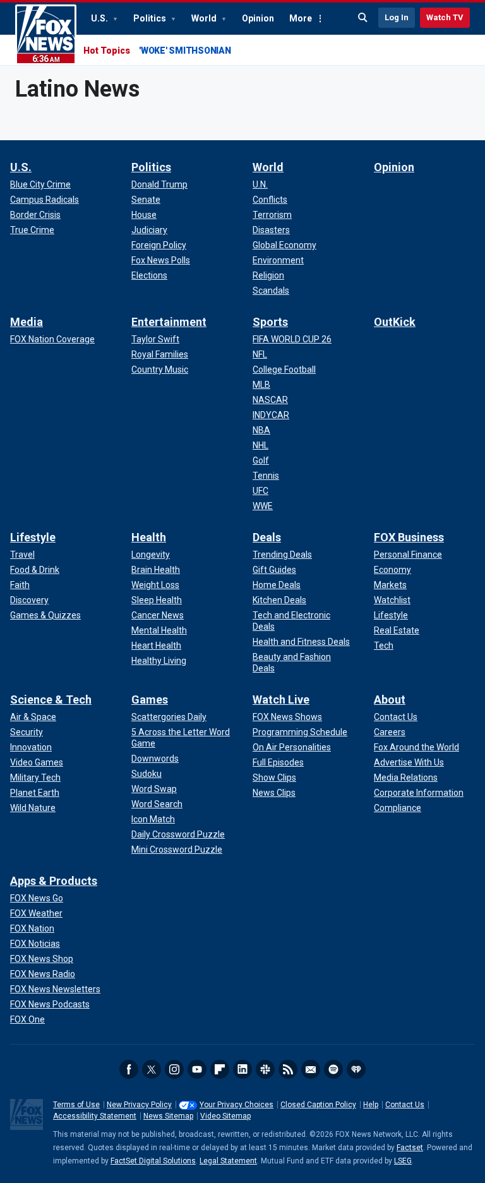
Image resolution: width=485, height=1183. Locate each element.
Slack (265, 1069)
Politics (150, 18)
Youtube (197, 1069)
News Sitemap (168, 1116)
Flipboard (219, 1069)
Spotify (333, 1069)
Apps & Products (53, 880)
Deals (267, 537)
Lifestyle (33, 537)
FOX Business (409, 537)
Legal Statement (228, 1160)
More (300, 18)
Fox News (45, 34)
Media (26, 321)
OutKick (395, 321)
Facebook (128, 1069)
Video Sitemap (225, 1116)
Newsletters (310, 1069)
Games (149, 699)
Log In (397, 17)
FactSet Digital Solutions (153, 1160)
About (389, 699)
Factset (410, 1147)
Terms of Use (76, 1104)
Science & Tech (51, 699)
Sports (270, 321)
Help (370, 1104)
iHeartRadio (356, 1069)
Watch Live (281, 699)
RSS (287, 1069)
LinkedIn (242, 1069)
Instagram (174, 1069)
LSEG (403, 1160)
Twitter (151, 1069)
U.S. (100, 18)
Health (148, 537)
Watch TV (445, 17)
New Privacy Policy (139, 1104)
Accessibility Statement (94, 1116)
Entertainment (169, 321)
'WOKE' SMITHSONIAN (185, 50)
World (205, 18)
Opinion (258, 18)
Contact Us (404, 1104)
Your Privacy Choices (236, 1104)
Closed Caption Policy (318, 1104)
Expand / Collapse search (363, 18)
